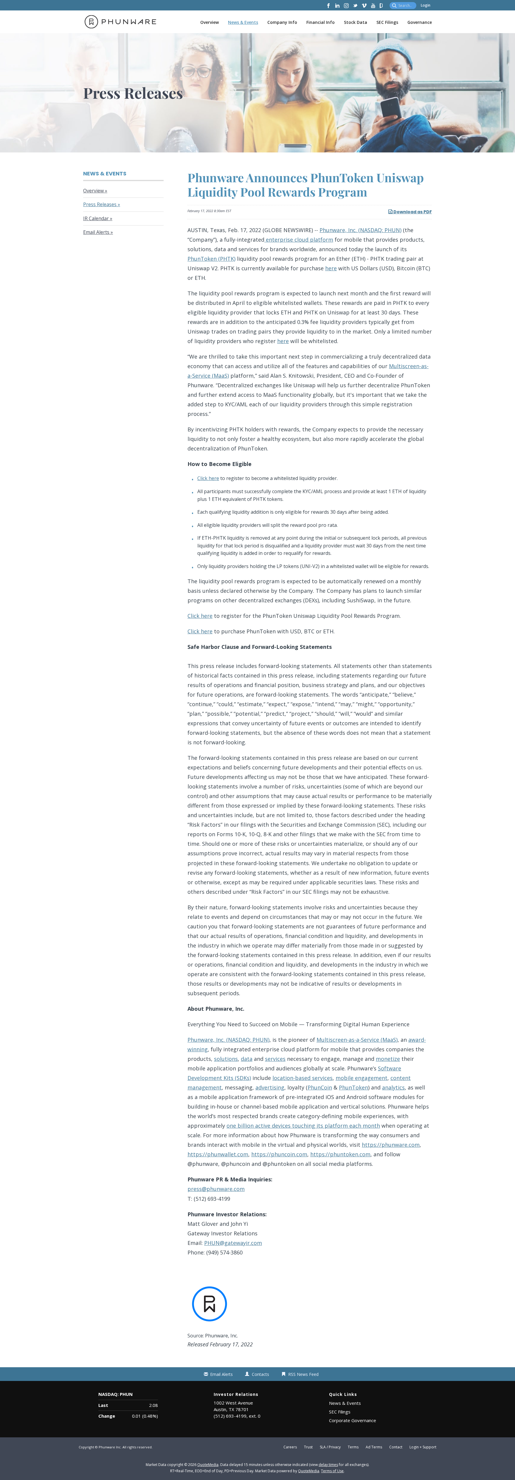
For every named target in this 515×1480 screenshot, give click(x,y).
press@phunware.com (216, 1188)
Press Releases (100, 204)
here (331, 268)
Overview (209, 22)
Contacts (260, 1374)
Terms (353, 1447)
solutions (226, 1058)
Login (425, 5)
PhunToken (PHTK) (211, 258)
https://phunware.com (391, 1144)
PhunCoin (320, 1087)
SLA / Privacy (330, 1447)
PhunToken (353, 1087)
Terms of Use (332, 1470)
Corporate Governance (352, 1420)
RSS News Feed (303, 1374)
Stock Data (355, 22)
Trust (308, 1447)
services (275, 1058)
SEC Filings (387, 22)
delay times (328, 1464)
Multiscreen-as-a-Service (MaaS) (357, 1039)
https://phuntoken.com (340, 1154)
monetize (388, 1058)
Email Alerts (96, 232)
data (246, 1058)
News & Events (243, 22)
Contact (395, 1447)
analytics (393, 1087)
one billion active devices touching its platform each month (303, 1125)
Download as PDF (412, 212)
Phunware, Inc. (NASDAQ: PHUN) (360, 230)
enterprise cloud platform (298, 239)
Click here (208, 478)
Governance (419, 22)
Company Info (282, 22)
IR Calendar (96, 218)
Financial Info (320, 22)
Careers (290, 1447)
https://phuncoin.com (279, 1154)
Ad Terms (374, 1447)
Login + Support (422, 1447)
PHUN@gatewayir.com (233, 1242)
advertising (269, 1087)
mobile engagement (361, 1077)
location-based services (302, 1077)
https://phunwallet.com (217, 1154)
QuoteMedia (207, 1464)
